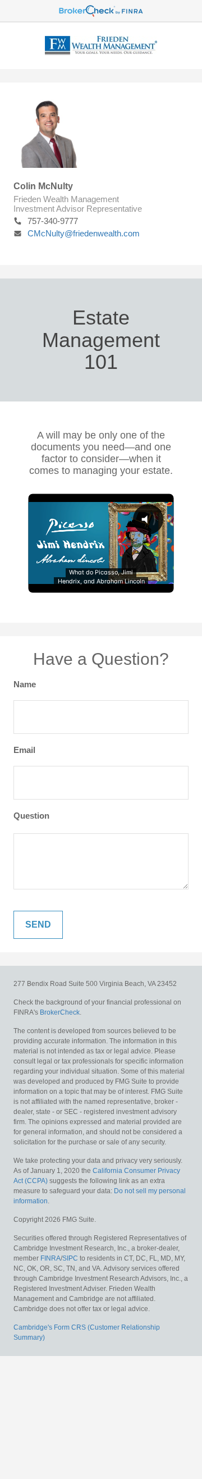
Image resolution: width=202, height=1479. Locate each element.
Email (24, 750)
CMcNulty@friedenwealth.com (83, 233)
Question (31, 815)
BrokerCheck (60, 1012)
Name (24, 684)
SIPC (70, 1258)
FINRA (50, 1258)
